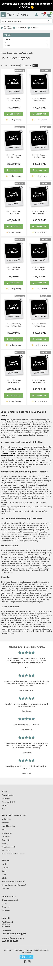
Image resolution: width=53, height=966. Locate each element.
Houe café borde (10, 453)
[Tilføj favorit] (20, 76)
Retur (4, 829)
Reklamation (6, 819)
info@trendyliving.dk (14, 933)
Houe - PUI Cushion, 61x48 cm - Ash (39, 100)
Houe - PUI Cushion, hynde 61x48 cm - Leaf (13, 325)
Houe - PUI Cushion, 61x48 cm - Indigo (39, 212)
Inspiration (5, 888)
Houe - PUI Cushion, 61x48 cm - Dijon (39, 325)
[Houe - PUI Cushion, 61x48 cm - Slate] (39, 140)
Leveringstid (6, 836)
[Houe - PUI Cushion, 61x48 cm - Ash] (39, 83)
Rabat (4, 871)
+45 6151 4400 (10, 941)
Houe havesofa (7, 456)
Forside (3, 53)
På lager (7, 45)
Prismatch (5, 823)
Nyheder (7, 39)
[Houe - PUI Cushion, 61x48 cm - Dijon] (39, 308)
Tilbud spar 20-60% (8, 802)
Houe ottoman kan (17, 449)
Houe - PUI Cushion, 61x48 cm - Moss (14, 268)
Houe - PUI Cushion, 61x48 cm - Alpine (39, 268)
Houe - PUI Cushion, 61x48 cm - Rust (14, 381)
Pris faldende (26, 65)
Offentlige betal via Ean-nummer (13, 854)
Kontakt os (5, 907)
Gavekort (5, 805)
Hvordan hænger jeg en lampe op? (14, 885)
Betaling (4, 843)
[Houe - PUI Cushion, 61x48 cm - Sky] (13, 196)
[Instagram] (28, 962)
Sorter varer (4, 65)
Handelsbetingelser (8, 826)
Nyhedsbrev (6, 798)
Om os (4, 903)
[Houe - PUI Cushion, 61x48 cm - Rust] (13, 365)
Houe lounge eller (32, 460)
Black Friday (6, 850)
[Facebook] (24, 962)
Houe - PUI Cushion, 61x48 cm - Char (14, 156)
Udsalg (4, 878)
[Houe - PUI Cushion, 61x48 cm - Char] (13, 140)
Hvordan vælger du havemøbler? (13, 881)
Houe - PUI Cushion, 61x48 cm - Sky (14, 212)
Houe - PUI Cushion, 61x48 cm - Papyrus (14, 100)
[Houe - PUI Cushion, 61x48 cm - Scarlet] (39, 365)
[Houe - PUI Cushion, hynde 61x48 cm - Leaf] (13, 308)
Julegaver (5, 868)
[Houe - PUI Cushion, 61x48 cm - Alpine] (39, 252)
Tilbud (7, 42)
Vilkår (4, 809)
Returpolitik (6, 840)
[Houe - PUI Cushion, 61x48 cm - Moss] (13, 252)
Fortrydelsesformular (9, 847)
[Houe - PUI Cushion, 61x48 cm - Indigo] (39, 196)
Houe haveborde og (37, 462)
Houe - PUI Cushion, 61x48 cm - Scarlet (39, 381)
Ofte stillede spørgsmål (10, 900)
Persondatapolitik (8, 795)
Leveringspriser (7, 833)
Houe (3, 420)
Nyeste (35, 65)
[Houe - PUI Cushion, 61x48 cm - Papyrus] (13, 83)
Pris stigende (14, 65)
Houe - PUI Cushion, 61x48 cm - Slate (39, 156)
